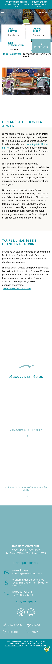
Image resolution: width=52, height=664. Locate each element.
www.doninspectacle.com (17, 289)
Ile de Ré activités (12, 54)
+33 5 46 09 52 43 (28, 12)
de (46, 12)
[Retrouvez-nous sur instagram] (31, 612)
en (43, 12)
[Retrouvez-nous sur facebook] (21, 612)
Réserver (41, 47)
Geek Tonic (41, 646)
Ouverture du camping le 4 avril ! (39, 4)
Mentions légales (19, 644)
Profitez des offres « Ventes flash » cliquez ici (16, 4)
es (50, 12)
